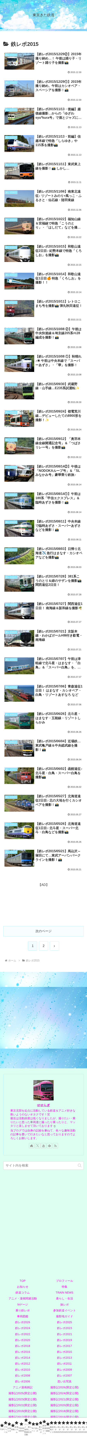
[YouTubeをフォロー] (43, 1145)
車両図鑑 (22, 1316)
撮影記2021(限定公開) (64, 1399)
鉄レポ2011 (64, 1363)
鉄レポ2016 (22, 1351)
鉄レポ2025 (64, 1322)
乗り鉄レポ (23, 1310)
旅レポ (64, 1304)
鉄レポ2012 (22, 1363)
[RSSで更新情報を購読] (55, 1145)
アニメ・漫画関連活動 (22, 1298)
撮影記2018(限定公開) (64, 1411)
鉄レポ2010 (22, 1369)
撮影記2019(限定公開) (22, 1411)
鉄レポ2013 (64, 1357)
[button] (79, 1165)
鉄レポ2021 (64, 1334)
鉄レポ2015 (64, 1351)
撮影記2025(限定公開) (22, 1393)
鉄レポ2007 (64, 1375)
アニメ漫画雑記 (23, 1387)
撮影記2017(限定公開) (22, 1417)
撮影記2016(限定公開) (64, 1417)
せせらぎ (43, 1105)
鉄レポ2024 (22, 1328)
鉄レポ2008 (22, 1375)
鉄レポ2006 (22, 1381)
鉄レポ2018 (22, 1346)
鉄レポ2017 (64, 1346)
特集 (64, 1286)
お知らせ (22, 1286)
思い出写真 (64, 1381)
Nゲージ (22, 1304)
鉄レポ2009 (64, 1369)
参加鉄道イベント (64, 1310)
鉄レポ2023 (64, 1328)
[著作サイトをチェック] (31, 1145)
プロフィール (64, 1280)
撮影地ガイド (64, 1316)
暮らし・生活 (64, 1298)
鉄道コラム (23, 1292)
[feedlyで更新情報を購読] (49, 1145)
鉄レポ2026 (22, 1322)
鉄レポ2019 (64, 1340)
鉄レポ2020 (22, 1340)
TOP (22, 1280)
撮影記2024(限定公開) (64, 1393)
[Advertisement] (43, 903)
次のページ (43, 931)
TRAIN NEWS (64, 1292)
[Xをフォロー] (37, 1145)
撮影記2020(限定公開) (64, 1405)
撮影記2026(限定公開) (64, 1387)
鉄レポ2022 (22, 1334)
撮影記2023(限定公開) (22, 1399)
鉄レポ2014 (22, 1357)
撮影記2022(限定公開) (22, 1405)
